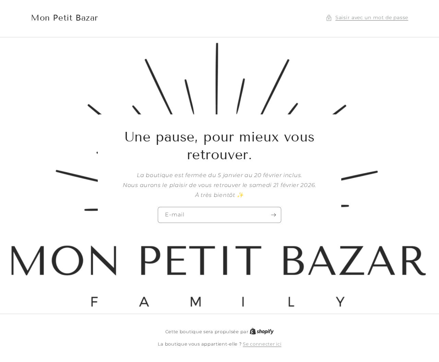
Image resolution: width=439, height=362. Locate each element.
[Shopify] (262, 331)
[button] (367, 17)
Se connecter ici (262, 344)
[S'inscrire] (273, 215)
